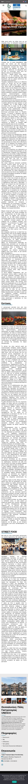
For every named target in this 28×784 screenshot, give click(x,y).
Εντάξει (14, 781)
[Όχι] (26, 778)
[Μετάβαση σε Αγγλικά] (24, 1)
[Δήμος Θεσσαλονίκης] (14, 7)
